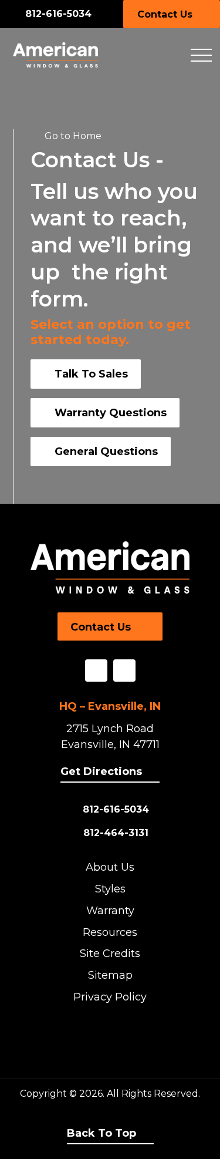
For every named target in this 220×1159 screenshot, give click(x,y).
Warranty (110, 910)
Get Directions (101, 771)
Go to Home (73, 135)
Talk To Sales (91, 374)
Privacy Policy (110, 996)
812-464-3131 (115, 832)
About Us (110, 867)
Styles (110, 888)
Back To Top (101, 1133)
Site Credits (110, 953)
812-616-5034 (58, 13)
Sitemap (110, 975)
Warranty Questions (111, 412)
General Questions (106, 451)
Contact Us (164, 14)
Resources (110, 932)
